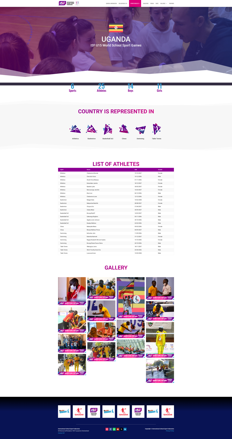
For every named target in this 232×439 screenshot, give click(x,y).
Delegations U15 (123, 3)
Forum (152, 3)
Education (145, 3)
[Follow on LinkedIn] (125, 429)
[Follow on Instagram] (106, 429)
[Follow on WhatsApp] (114, 429)
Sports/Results (134, 3)
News (157, 3)
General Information (111, 3)
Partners (171, 3)
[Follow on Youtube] (117, 429)
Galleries (162, 3)
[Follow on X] (121, 429)
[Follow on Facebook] (110, 429)
